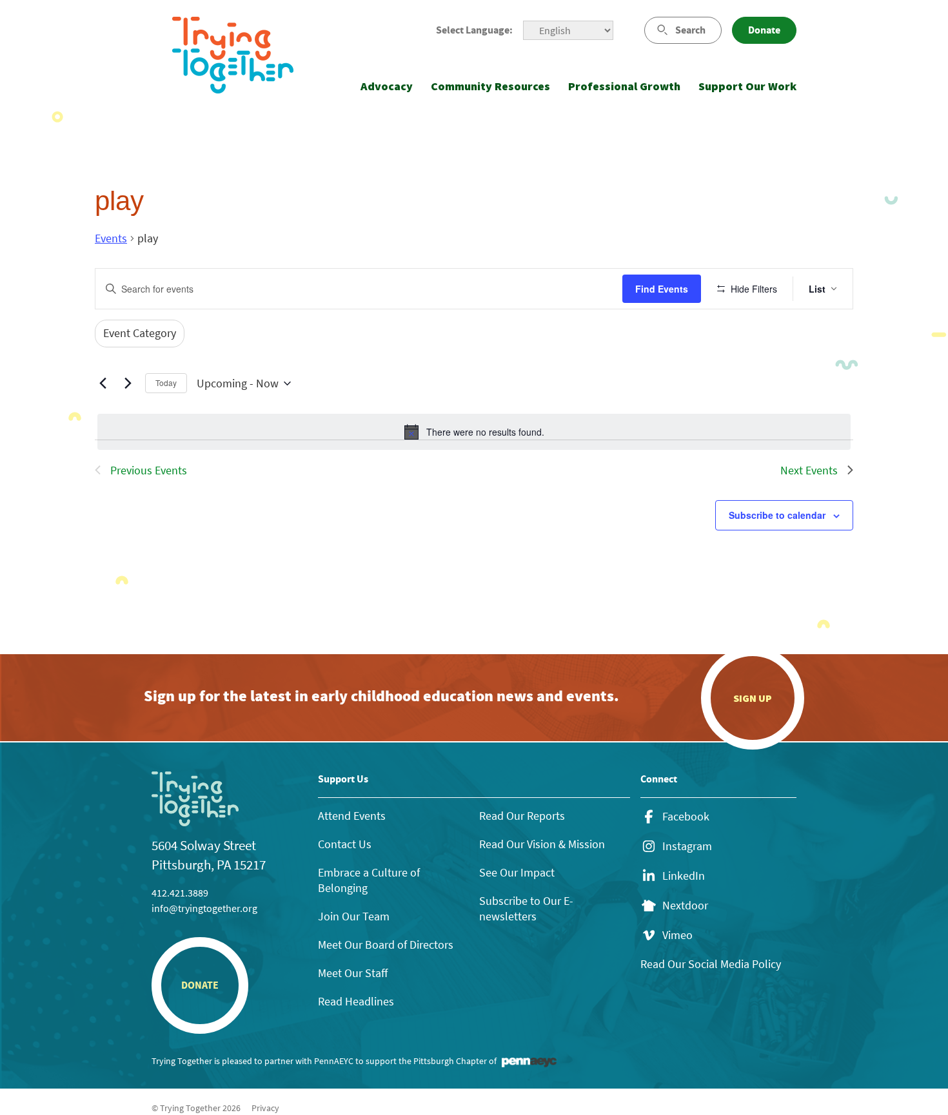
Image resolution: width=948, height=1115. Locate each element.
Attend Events (352, 815)
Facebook (685, 816)
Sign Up (752, 698)
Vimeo (677, 935)
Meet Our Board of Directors (385, 944)
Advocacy (386, 86)
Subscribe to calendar (777, 515)
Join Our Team (354, 916)
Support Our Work (747, 86)
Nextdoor (685, 905)
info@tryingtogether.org (204, 908)
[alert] (474, 432)
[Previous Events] (102, 383)
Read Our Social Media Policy (710, 963)
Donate (764, 30)
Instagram (687, 846)
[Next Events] (127, 383)
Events (111, 238)
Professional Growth (624, 86)
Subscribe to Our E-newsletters (526, 908)
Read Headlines (356, 1001)
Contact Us (344, 844)
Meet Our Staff (353, 972)
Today (166, 382)
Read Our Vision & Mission (542, 844)
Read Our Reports (522, 815)
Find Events (661, 288)
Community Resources (490, 86)
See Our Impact (517, 872)
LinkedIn (683, 876)
